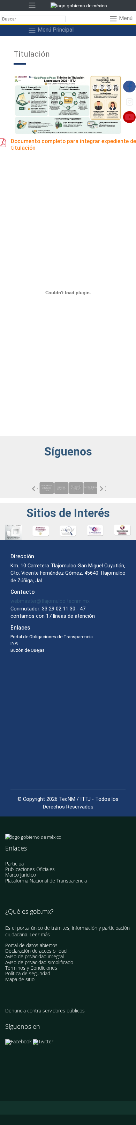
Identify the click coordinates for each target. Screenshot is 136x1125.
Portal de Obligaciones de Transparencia (51, 636)
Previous (34, 488)
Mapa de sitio (20, 979)
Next (102, 488)
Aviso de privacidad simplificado (39, 962)
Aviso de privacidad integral (34, 956)
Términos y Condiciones (31, 967)
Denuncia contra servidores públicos (45, 1010)
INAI (14, 643)
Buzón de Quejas (27, 650)
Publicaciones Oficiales (30, 869)
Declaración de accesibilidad (36, 950)
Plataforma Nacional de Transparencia (46, 880)
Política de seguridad (27, 973)
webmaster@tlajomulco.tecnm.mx (50, 601)
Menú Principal (55, 30)
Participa (14, 863)
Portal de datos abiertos (31, 945)
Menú (125, 18)
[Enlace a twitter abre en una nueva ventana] (43, 1041)
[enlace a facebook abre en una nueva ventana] (18, 1041)
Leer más (40, 934)
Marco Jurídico (20, 874)
